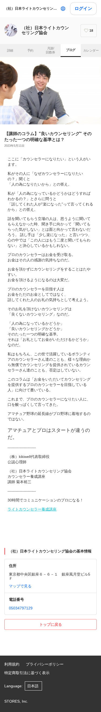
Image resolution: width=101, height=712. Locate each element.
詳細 (10, 50)
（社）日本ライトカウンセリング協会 (31, 8)
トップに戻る (50, 624)
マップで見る (20, 586)
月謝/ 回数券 (50, 50)
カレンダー (91, 50)
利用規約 (11, 664)
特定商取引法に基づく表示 (27, 673)
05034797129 (21, 608)
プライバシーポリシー (45, 664)
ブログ (70, 50)
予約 (30, 50)
